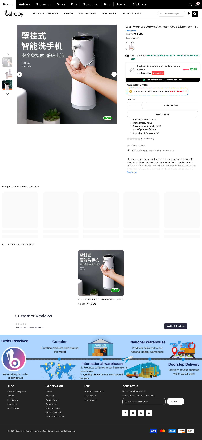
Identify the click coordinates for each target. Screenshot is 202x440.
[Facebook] (125, 413)
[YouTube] (149, 413)
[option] (67, 74)
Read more (132, 172)
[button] (19, 74)
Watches (24, 4)
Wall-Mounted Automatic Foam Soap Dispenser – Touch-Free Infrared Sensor (101, 299)
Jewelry (122, 4)
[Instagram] (133, 413)
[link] (20, 231)
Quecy (61, 4)
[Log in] (190, 4)
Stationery (139, 4)
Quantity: (131, 99)
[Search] (195, 14)
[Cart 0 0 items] (196, 4)
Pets (74, 4)
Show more (131, 31)
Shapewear (90, 4)
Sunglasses (43, 4)
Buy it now (163, 114)
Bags (107, 4)
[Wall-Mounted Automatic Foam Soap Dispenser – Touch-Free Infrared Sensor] (101, 273)
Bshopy (8, 4)
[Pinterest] (141, 413)
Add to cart (172, 105)
